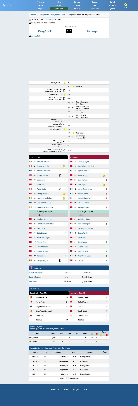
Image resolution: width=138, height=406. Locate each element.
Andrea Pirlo (36, 36)
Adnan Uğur (57, 124)
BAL (94, 5)
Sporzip (7, 5)
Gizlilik (66, 389)
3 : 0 (74, 370)
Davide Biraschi (56, 129)
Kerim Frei (58, 122)
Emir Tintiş (41, 228)
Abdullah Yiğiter (84, 219)
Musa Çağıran (83, 247)
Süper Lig (50, 19)
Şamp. (112, 9)
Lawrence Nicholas (55, 94)
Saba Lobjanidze (82, 117)
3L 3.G (58, 5)
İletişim (76, 389)
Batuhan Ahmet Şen (44, 219)
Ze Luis (78, 111)
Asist (96, 9)
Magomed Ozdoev (55, 151)
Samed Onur (41, 242)
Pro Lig (77, 5)
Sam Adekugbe (82, 102)
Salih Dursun (57, 140)
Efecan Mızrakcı (43, 251)
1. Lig (58, 2)
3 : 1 (74, 357)
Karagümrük (44, 31)
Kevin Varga (80, 136)
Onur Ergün (80, 133)
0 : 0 (74, 361)
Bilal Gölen (33, 282)
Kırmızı (77, 2)
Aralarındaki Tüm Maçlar (69, 379)
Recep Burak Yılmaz (85, 228)
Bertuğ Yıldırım (81, 113)
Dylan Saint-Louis (82, 106)
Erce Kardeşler (83, 162)
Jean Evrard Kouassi (45, 207)
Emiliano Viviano (43, 162)
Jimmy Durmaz (56, 83)
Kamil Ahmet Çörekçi (86, 166)
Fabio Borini (53, 97)
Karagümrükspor (36, 157)
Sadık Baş (82, 238)
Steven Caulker (52, 89)
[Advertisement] (69, 59)
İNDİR (85, 389)
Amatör (112, 5)
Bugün (41, 9)
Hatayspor (93, 31)
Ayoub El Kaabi (83, 203)
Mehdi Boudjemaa (82, 108)
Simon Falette (83, 233)
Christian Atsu (81, 115)
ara (125, 7)
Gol (78, 9)
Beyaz (94, 2)
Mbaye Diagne (56, 120)
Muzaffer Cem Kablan (45, 224)
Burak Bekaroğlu (43, 238)
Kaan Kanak (80, 104)
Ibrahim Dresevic (43, 171)
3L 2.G (41, 5)
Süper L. (40, 2)
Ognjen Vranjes (83, 171)
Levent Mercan (56, 145)
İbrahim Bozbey (35, 277)
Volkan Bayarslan (35, 272)
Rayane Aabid (81, 138)
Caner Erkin (58, 91)
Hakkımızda (55, 389)
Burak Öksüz (80, 86)
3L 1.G (112, 2)
